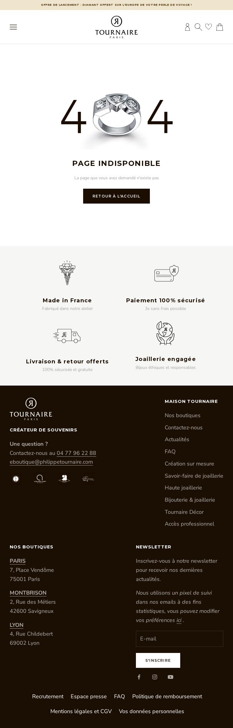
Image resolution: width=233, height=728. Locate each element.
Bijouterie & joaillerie (190, 499)
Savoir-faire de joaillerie (194, 475)
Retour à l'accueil (116, 196)
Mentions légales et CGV (81, 711)
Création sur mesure (189, 463)
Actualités (177, 439)
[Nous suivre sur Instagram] (155, 677)
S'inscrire (158, 660)
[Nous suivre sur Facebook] (139, 677)
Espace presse (89, 696)
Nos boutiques (183, 415)
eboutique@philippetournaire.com (51, 461)
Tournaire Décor (184, 512)
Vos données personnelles (151, 711)
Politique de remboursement (167, 696)
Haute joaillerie (183, 487)
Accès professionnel (189, 523)
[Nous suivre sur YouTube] (170, 677)
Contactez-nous (184, 427)
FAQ (170, 451)
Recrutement (47, 696)
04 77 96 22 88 (76, 453)
